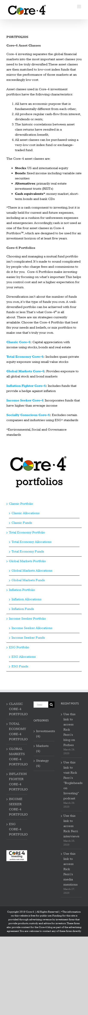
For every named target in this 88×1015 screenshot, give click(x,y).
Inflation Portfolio (22, 590)
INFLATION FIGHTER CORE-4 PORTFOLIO (17, 781)
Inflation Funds (23, 609)
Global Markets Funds (28, 580)
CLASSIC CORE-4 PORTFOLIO (17, 709)
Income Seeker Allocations (32, 628)
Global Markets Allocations (32, 571)
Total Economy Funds (28, 552)
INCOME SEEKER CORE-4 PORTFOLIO (17, 807)
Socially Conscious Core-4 (28, 415)
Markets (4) (42, 748)
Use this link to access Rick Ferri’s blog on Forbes (69, 729)
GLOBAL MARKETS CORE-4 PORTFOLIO (17, 756)
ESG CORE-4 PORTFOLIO (17, 829)
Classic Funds (22, 523)
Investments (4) (44, 733)
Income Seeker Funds (28, 638)
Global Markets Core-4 (25, 371)
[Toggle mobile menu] (79, 6)
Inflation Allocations (26, 599)
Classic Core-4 (18, 342)
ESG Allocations (24, 657)
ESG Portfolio (19, 647)
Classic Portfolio (21, 504)
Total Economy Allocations (31, 542)
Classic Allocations (26, 513)
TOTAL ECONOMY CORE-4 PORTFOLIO (17, 731)
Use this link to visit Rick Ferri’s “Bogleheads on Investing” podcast (71, 780)
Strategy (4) (42, 763)
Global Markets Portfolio (27, 561)
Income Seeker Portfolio (27, 619)
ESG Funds (20, 666)
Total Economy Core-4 (24, 356)
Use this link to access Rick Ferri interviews (71, 826)
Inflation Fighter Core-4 (26, 386)
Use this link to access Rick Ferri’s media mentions (70, 869)
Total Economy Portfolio (27, 532)
